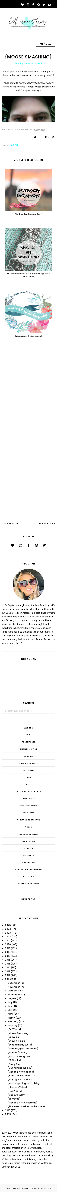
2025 (28, 735)
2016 (7, 959)
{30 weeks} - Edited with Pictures (26, 1106)
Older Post (46, 523)
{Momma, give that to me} (23, 1048)
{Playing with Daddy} (20, 1079)
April (10, 1013)
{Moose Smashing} (18, 1033)
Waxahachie (28, 862)
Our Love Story (29, 805)
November (14, 986)
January (12, 1025)
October (13, 990)
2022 (8, 936)
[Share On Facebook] (41, 137)
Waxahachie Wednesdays (29, 869)
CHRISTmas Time (28, 749)
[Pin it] (52, 137)
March (11, 1017)
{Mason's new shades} (21, 1071)
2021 (7, 940)
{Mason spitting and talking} (24, 1083)
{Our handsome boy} (20, 1067)
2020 (8, 944)
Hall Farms (28, 798)
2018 (7, 952)
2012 (7, 975)
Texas (28, 827)
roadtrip (28, 876)
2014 (7, 967)
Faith (28, 777)
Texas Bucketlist (28, 834)
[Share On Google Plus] (46, 137)
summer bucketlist (28, 883)
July (10, 1002)
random (14, 145)
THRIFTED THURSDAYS (28, 820)
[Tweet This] (35, 137)
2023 (8, 932)
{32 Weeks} (14, 1060)
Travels (28, 848)
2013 (7, 971)
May (10, 1010)
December (14, 983)
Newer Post (11, 523)
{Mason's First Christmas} (22, 1102)
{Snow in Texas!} (17, 1040)
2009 (8, 1114)
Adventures (28, 742)
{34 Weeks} (14, 1029)
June (10, 1006)
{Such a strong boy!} (20, 1056)
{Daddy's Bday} (17, 1095)
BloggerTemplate (46, 1188)
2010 (7, 1110)
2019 (7, 948)
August (12, 998)
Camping (28, 756)
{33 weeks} (14, 1037)
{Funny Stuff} (15, 1064)
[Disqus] (28, 391)
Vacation (28, 855)
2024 (8, 928)
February (13, 1021)
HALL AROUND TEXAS (20, 1188)
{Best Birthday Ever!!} (20, 1044)
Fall (28, 784)
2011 (7, 979)
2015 (7, 963)
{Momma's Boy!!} (17, 1052)
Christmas (28, 770)
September (14, 994)
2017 (7, 956)
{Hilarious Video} (17, 1087)
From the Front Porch (28, 791)
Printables (28, 813)
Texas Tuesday (28, 841)
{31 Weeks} (14, 1098)
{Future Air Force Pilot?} (21, 1075)
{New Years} (15, 1091)
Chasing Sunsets (28, 763)
